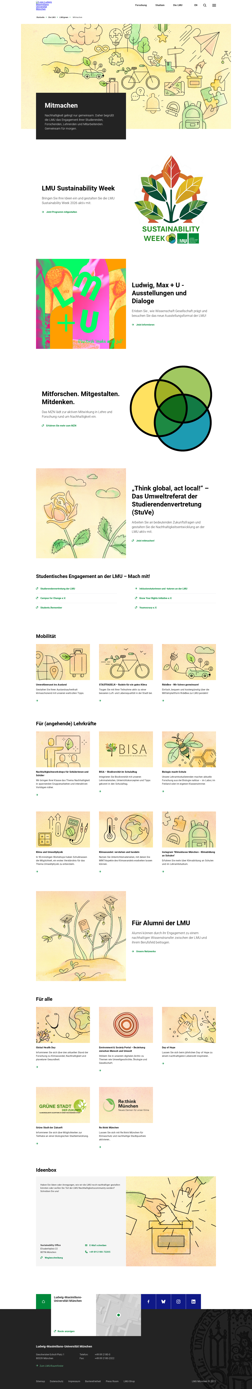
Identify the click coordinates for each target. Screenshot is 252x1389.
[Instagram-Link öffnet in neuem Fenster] (178, 1301)
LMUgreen (64, 17)
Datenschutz (56, 1381)
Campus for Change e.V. (53, 598)
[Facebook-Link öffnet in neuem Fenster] (148, 1301)
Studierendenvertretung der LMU (57, 588)
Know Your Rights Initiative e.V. (155, 598)
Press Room (112, 1381)
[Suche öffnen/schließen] (204, 5)
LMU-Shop (129, 1381)
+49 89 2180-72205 (99, 1252)
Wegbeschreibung (54, 1257)
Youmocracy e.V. (148, 607)
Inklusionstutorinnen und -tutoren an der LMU (163, 588)
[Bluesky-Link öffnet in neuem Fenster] (163, 1301)
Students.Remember (51, 607)
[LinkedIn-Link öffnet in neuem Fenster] (193, 1301)
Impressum (74, 1381)
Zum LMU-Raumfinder (51, 1365)
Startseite (40, 17)
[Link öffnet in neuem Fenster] (126, 409)
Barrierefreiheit (93, 1381)
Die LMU (52, 17)
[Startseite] (43, 1301)
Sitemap (40, 1381)
